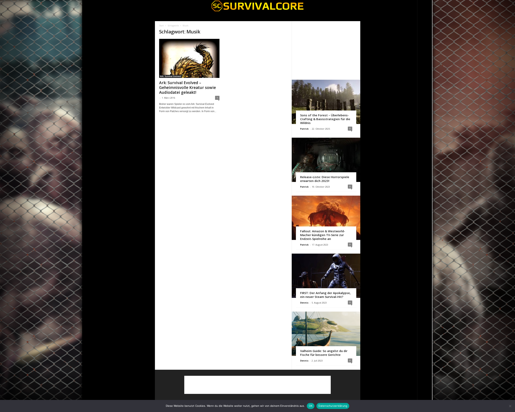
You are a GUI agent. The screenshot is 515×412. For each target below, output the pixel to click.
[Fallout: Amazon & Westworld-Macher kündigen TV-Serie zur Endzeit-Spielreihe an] (326, 218)
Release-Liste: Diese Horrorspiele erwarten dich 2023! (324, 179)
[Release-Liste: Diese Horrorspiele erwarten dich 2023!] (326, 160)
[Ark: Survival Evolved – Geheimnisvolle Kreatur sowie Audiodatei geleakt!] (189, 58)
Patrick (304, 128)
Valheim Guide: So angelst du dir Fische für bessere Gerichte (323, 353)
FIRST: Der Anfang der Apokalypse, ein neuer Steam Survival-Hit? (325, 295)
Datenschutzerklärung (332, 405)
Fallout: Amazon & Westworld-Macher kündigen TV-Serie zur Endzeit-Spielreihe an (322, 235)
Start (161, 25)
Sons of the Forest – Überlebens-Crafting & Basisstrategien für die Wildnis (325, 119)
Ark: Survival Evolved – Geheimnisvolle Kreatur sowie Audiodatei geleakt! (187, 87)
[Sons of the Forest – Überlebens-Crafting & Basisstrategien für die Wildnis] (326, 102)
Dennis (304, 302)
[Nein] (510, 406)
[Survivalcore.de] (257, 5)
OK (311, 405)
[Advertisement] (326, 50)
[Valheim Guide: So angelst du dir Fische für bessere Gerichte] (326, 334)
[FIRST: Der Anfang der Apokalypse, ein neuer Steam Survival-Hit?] (326, 276)
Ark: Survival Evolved (170, 76)
